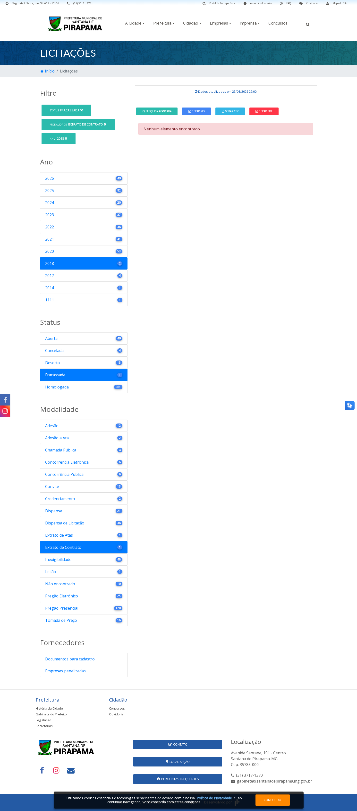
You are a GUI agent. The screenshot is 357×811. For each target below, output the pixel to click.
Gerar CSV (231, 111)
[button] (307, 24)
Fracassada (65, 110)
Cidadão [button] (191, 23)
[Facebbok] (42, 770)
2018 (57, 138)
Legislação (43, 720)
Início (49, 71)
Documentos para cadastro (70, 659)
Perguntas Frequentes (179, 779)
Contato (179, 744)
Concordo (272, 800)
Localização (179, 761)
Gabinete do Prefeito (51, 714)
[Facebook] (5, 400)
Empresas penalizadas (65, 671)
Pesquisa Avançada (158, 111)
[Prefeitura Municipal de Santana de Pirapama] (76, 23)
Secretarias (44, 726)
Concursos (278, 23)
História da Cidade (49, 708)
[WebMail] (71, 770)
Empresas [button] (219, 23)
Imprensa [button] (249, 23)
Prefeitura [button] (162, 23)
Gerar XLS (198, 111)
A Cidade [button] (134, 23)
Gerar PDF (265, 111)
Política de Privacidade (214, 798)
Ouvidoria (116, 714)
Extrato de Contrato (77, 124)
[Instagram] (5, 411)
